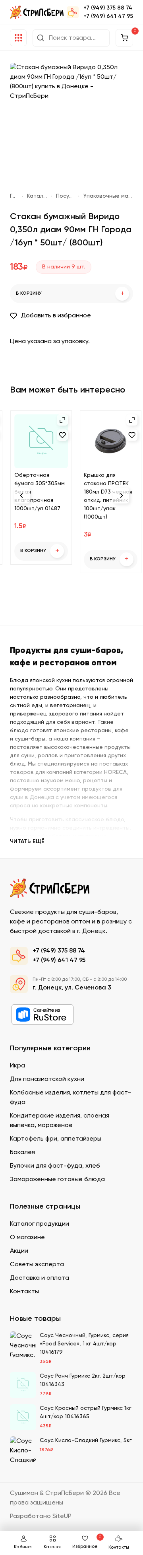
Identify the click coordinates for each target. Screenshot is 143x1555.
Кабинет (23, 1547)
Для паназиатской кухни (47, 1079)
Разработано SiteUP (41, 1516)
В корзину (70, 294)
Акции (19, 1251)
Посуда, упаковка (65, 196)
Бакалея (22, 1152)
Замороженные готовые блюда (57, 1179)
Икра (17, 1066)
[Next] (121, 495)
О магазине (27, 1237)
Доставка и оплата (39, 1278)
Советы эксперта (37, 1264)
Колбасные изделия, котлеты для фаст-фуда (70, 1098)
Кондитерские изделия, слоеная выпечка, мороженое (59, 1121)
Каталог (53, 1547)
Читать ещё (27, 841)
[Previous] (22, 495)
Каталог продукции (37, 196)
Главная (14, 196)
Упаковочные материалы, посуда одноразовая (108, 196)
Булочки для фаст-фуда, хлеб (55, 1166)
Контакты (118, 1547)
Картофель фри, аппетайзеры (55, 1139)
